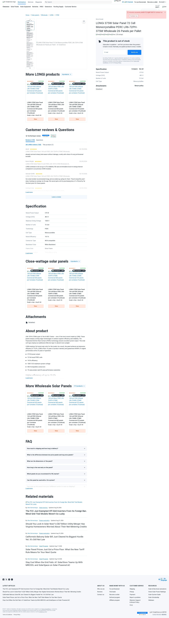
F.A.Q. (131, 605)
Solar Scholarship (153, 597)
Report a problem (135, 597)
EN (123, 2)
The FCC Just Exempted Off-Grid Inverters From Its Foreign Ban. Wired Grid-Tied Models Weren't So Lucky (36, 589)
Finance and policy (44, 520)
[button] (30, 19)
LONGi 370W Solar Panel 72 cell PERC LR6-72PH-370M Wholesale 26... (48, 164)
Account (162, 2)
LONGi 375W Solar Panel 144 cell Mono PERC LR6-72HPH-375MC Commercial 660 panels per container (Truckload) (56, 107)
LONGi (51, 15)
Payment (132, 594)
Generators (48, 6)
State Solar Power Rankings (157, 592)
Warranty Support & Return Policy (135, 601)
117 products (78, 386)
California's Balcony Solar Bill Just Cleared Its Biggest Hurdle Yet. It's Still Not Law (28, 594)
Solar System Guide (154, 594)
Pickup (132, 592)
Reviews (99, 592)
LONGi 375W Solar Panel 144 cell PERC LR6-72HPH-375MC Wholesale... (48, 176)
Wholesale (44, 15)
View (35, 119)
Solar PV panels (43, 546)
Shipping (132, 589)
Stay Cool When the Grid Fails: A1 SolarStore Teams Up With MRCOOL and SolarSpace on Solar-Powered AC (36, 600)
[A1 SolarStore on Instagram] (9, 579)
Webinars (151, 600)
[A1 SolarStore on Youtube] (12, 579)
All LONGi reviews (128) (33, 145)
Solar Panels (15, 6)
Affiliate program (114, 600)
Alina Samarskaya (33, 507)
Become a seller (152, 2)
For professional (114, 589)
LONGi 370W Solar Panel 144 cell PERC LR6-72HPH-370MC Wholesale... (48, 151)
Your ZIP (157, 6)
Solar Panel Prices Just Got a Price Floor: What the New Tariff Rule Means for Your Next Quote (32, 597)
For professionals (140, 2)
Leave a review (56, 197)
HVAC (41, 6)
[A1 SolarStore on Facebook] (3, 579)
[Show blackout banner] (117, 2)
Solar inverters (43, 507)
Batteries (35, 6)
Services (30, 2)
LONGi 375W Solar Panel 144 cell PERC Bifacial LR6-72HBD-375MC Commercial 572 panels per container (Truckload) (77, 107)
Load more (29, 192)
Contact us (100, 594)
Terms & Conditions (46, 609)
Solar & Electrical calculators (157, 589)
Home (27, 15)
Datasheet (99, 89)
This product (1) (48, 145)
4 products (65, 74)
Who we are (100, 589)
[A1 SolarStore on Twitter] (6, 579)
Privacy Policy (117, 62)
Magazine (38, 2)
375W (57, 15)
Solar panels (35, 15)
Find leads (112, 592)
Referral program (114, 597)
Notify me (134, 52)
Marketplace (22, 2)
